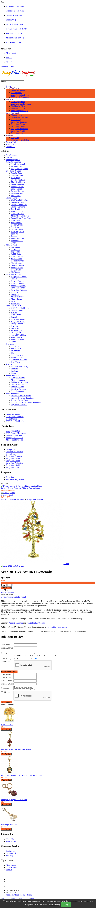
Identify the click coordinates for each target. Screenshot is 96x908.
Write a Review (7, 595)
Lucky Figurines (17, 184)
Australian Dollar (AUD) (16, 6)
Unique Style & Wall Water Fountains (26, 402)
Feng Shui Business (19, 122)
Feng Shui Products (14, 306)
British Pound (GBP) (14, 24)
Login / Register (7, 66)
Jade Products (16, 223)
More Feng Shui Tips (19, 111)
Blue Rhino (15, 303)
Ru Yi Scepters (17, 330)
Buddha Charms (17, 187)
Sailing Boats (16, 333)
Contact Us (10, 147)
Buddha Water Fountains (21, 396)
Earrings (14, 371)
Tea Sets (14, 234)
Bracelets (14, 369)
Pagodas (14, 326)
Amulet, (16, 623)
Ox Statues (15, 249)
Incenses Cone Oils (18, 193)
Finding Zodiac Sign (14, 435)
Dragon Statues (17, 256)
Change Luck (16, 115)
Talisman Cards (17, 166)
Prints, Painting (17, 211)
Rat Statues (15, 247)
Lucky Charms (17, 324)
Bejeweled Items (17, 202)
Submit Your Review (9, 672)
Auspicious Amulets (19, 164)
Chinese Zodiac (12, 245)
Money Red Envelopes (20, 216)
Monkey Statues (17, 265)
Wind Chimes (16, 337)
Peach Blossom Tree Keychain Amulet (16, 749)
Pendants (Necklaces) (19, 366)
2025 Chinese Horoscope (21, 104)
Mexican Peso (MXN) (15, 38)
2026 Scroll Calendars (19, 97)
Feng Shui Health (18, 126)
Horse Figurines (17, 261)
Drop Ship (15, 138)
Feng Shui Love (17, 133)
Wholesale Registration (20, 140)
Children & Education (19, 117)
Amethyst (15, 346)
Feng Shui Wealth (18, 131)
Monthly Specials (13, 160)
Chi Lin (14, 279)
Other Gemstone (17, 355)
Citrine (13, 353)
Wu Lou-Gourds (17, 339)
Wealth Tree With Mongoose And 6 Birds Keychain (21, 775)
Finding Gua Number (14, 438)
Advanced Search (13, 853)
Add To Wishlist (7, 592)
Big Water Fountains (19, 405)
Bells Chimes (16, 315)
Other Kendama (17, 391)
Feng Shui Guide (13, 113)
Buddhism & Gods (13, 171)
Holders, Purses (17, 225)
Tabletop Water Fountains (21, 400)
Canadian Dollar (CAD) (15, 11)
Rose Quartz (16, 348)
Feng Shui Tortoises (19, 290)
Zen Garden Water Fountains (22, 398)
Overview (5, 597)
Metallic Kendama (18, 380)
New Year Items (12, 88)
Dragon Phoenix (17, 281)
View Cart (10, 62)
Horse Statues (16, 93)
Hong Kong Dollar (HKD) (16, 29)
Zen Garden (15, 196)
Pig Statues (15, 272)
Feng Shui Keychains (19, 169)
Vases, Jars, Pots (17, 238)
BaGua (14, 312)
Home (8, 86)
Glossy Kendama (18, 378)
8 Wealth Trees (7, 724)
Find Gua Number (18, 108)
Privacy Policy (54, 904)
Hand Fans (15, 220)
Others (13, 243)
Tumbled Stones (17, 357)
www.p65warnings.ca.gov (57, 627)
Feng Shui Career (18, 124)
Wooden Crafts (17, 240)
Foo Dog (14, 292)
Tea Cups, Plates (17, 231)
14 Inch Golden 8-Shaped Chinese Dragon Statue (20, 488)
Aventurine (15, 351)
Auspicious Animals (19, 276)
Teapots (14, 236)
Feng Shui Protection (19, 129)
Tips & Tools (11, 99)
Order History (11, 867)
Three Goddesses (18, 182)
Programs (10, 135)
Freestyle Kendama (18, 389)
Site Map (9, 855)
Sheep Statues (16, 263)
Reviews (12, 597)
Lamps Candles (17, 189)
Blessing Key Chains (9, 824)
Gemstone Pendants (19, 360)
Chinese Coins (16, 310)
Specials (9, 157)
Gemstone (10, 344)
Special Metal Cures (19, 335)
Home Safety (16, 120)
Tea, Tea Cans (16, 209)
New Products (11, 155)
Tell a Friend (21, 597)
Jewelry (9, 364)
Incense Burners (17, 191)
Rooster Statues (17, 267)
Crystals (14, 317)
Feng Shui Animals (13, 274)
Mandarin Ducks (17, 297)
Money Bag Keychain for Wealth (14, 800)
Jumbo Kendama (12, 375)
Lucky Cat (15, 294)
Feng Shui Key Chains (36, 623)
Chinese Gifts (11, 198)
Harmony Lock (7, 495)
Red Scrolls (15, 328)
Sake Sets (15, 227)
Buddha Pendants (18, 180)
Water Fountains (12, 393)
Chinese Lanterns (18, 207)
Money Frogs (16, 299)
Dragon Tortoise (17, 283)
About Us (10, 144)
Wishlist (9, 57)
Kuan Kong (15, 178)
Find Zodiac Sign (18, 106)
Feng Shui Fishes (18, 288)
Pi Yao (13, 301)
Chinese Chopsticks (19, 205)
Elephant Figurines (18, 285)
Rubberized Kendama (19, 382)
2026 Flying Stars (18, 102)
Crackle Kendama (18, 384)
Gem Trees (15, 362)
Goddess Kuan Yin (18, 175)
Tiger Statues (16, 252)
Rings (13, 373)
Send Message (6, 702)
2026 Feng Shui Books (20, 95)
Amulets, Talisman (13, 162)
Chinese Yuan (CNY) (14, 15)
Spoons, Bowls (17, 229)
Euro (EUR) (11, 20)
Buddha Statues (17, 173)
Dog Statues (16, 270)
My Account (11, 53)
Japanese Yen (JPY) (14, 33)
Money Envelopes (18, 90)
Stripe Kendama (17, 387)
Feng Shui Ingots (17, 319)
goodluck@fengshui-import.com (19, 895)
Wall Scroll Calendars (19, 200)
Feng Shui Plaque (18, 321)
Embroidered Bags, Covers (21, 218)
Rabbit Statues (16, 254)
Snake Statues (16, 258)
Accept (66, 905)
